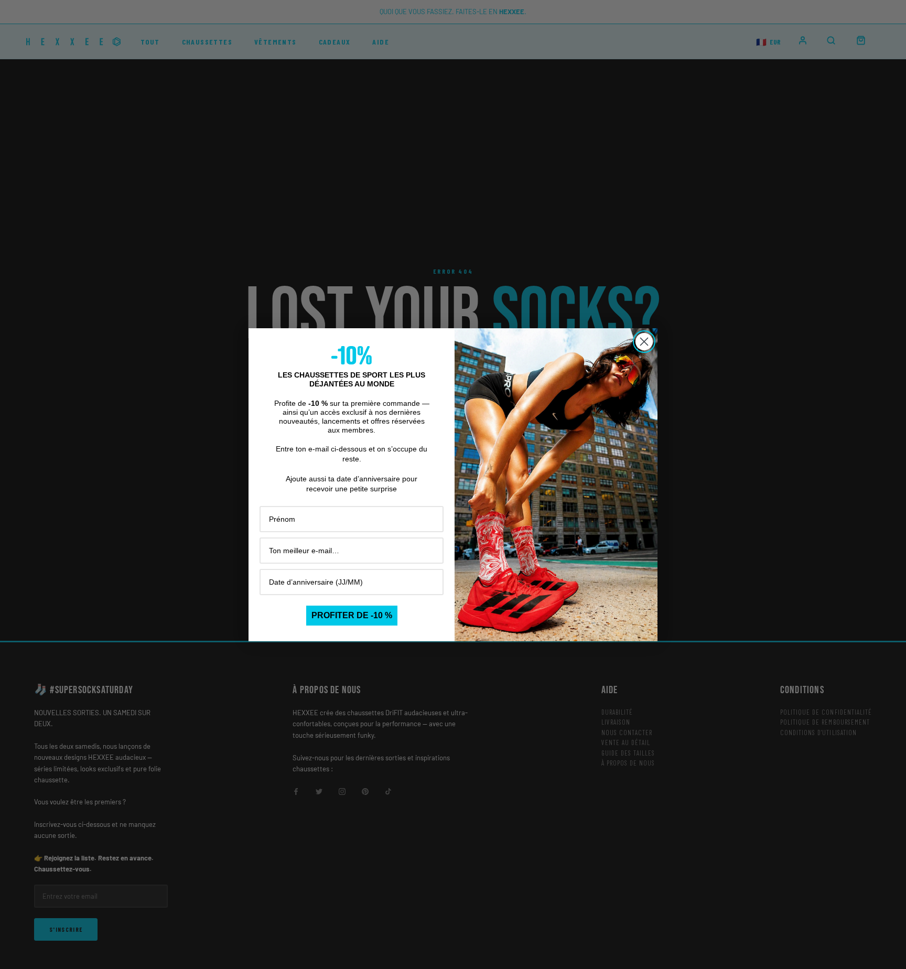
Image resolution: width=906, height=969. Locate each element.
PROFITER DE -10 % (351, 615)
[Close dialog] (644, 341)
